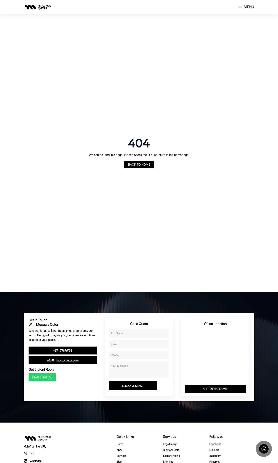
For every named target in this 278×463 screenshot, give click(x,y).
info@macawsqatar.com (63, 360)
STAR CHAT (39, 377)
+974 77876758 (62, 350)
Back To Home (139, 164)
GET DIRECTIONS (215, 389)
